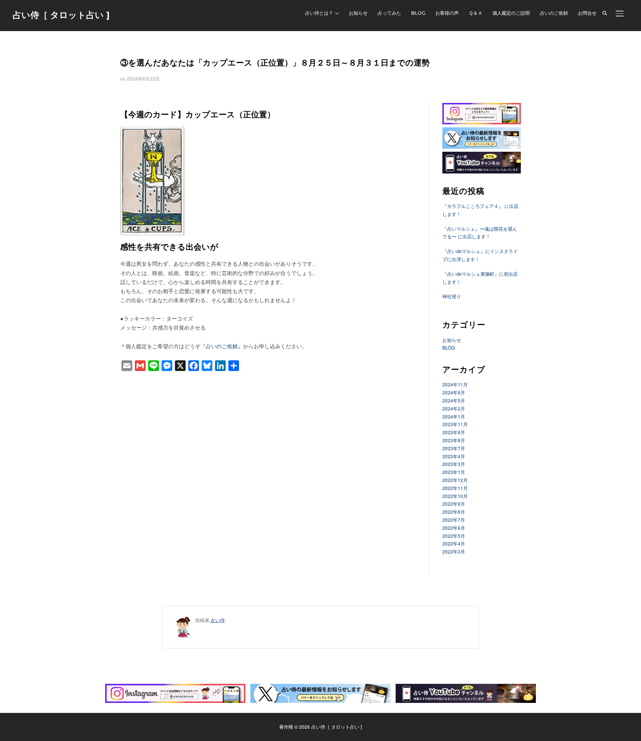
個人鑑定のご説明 (511, 13)
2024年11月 (455, 384)
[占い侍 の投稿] (183, 620)
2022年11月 (455, 488)
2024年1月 (453, 416)
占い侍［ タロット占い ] (61, 15)
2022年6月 (453, 527)
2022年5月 (453, 535)
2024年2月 (453, 408)
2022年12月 (455, 480)
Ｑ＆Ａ (475, 13)
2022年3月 (453, 551)
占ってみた (389, 13)
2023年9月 (453, 432)
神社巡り (451, 296)
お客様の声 (447, 13)
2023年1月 (453, 472)
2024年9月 (453, 392)
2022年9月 (453, 503)
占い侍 (218, 620)
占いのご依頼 (554, 13)
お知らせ (358, 13)
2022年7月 (453, 519)
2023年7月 (453, 448)
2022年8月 (453, 511)
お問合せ (587, 13)
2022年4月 (453, 543)
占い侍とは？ (319, 13)
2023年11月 (455, 424)
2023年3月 (453, 464)
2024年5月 (453, 400)
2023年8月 (453, 440)
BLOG (418, 13)
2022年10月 (455, 496)
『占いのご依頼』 (221, 346)
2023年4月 (453, 456)
